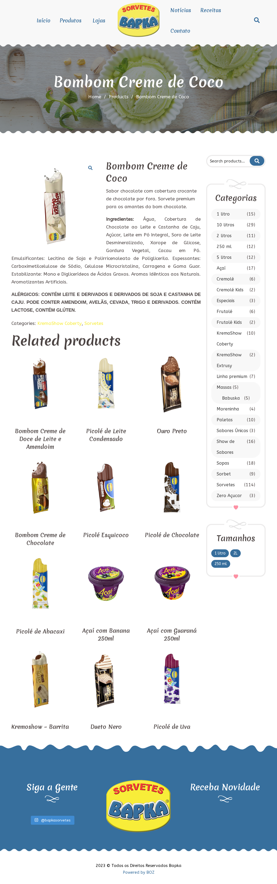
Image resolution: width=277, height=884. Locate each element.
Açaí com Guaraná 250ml (172, 634)
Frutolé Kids (229, 322)
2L (235, 553)
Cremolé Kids (230, 289)
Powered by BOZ (138, 872)
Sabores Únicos (232, 430)
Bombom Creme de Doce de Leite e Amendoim (40, 439)
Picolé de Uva (171, 727)
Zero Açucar (229, 495)
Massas (224, 387)
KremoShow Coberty (229, 339)
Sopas (223, 463)
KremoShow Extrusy (229, 360)
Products (121, 96)
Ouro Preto (172, 431)
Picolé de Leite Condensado (106, 435)
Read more (40, 417)
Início (43, 20)
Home (94, 96)
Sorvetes (226, 484)
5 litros (224, 257)
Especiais (226, 300)
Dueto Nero (106, 727)
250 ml (224, 246)
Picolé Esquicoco (106, 535)
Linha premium (232, 376)
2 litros (224, 235)
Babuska (231, 398)
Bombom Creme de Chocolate (40, 539)
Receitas (210, 10)
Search (256, 160)
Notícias (180, 10)
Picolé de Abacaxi (40, 631)
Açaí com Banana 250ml (106, 634)
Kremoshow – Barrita (40, 727)
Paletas (225, 419)
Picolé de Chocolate (172, 535)
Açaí (221, 268)
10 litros (225, 224)
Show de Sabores (226, 447)
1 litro (223, 214)
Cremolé (225, 279)
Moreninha (228, 409)
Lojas (99, 20)
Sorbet (224, 474)
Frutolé (224, 311)
